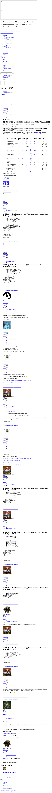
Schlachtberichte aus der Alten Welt (10, 190)
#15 (6, 719)
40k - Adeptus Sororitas (9, 558)
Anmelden (5, 51)
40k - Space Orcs (7, 228)
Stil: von (7, 791)
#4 (6, 310)
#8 (6, 446)
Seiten (4, 65)
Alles (4, 59)
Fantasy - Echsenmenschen (9, 284)
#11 (6, 585)
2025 (4, 783)
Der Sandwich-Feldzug (7, 384)
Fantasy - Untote (7, 229)
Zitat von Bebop (9, 343)
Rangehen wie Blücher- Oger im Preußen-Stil (12, 387)
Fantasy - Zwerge (7, 235)
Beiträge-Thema (38, 132)
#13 (6, 645)
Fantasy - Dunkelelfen (8, 556)
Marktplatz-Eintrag (7, 68)
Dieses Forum (6, 62)
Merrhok (5, 91)
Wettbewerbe (8, 777)
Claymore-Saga (6, 319)
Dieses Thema (6, 61)
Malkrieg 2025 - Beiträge (9, 772)
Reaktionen (5, 108)
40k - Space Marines (8, 555)
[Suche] (1, 56)
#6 (6, 372)
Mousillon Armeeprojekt (8, 733)
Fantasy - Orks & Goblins (9, 232)
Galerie (4, 67)
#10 (6, 529)
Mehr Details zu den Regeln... (10, 173)
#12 (6, 622)
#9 (6, 485)
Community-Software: (9, 790)
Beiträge (4, 110)
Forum (4, 66)
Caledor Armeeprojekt (8, 735)
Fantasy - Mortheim (8, 660)
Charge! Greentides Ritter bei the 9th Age (11, 382)
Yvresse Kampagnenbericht (9, 737)
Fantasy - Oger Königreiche (9, 227)
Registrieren (5, 53)
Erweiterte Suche (6, 70)
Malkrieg (5, 782)
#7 (6, 407)
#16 (6, 756)
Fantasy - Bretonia (7, 230)
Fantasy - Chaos (7, 282)
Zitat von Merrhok (9, 449)
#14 (6, 687)
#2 (6, 211)
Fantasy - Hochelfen (8, 233)
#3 (6, 262)
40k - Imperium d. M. (8, 234)
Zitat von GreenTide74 (10, 411)
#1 (6, 117)
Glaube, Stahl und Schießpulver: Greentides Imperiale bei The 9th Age (17, 380)
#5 (6, 340)
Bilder (4, 112)
